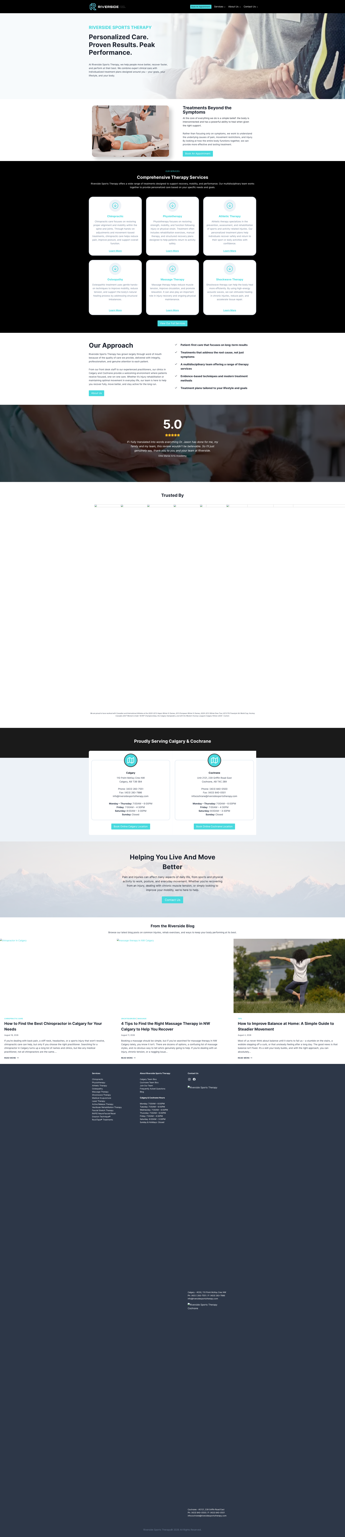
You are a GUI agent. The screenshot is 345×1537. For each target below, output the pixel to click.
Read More (11, 1058)
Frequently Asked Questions (152, 1089)
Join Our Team (146, 1085)
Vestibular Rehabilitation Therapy (107, 1107)
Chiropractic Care (13, 1019)
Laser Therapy (98, 1101)
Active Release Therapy (102, 1104)
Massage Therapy (100, 1092)
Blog (142, 1092)
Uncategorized (128, 1019)
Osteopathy (97, 1089)
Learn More (115, 251)
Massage (142, 1019)
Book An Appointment (200, 7)
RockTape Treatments (102, 1119)
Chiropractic (97, 1079)
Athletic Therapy (99, 1085)
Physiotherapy (98, 1082)
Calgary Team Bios (148, 1079)
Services (96, 1073)
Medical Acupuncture (101, 1098)
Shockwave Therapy (101, 1095)
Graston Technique (101, 1116)
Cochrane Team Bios (149, 1082)
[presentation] (55, 976)
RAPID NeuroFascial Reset (104, 1113)
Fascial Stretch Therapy (102, 1110)
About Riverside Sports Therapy (155, 1073)
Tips (240, 1019)
